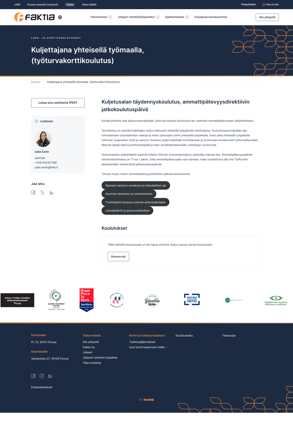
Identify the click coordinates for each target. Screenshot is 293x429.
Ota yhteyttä (267, 17)
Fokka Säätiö (89, 5)
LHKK (17, 5)
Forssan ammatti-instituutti (42, 5)
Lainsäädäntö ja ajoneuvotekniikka (127, 210)
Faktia (69, 4)
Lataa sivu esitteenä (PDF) (57, 103)
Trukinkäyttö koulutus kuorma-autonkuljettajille (135, 202)
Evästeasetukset (41, 387)
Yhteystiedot (248, 4)
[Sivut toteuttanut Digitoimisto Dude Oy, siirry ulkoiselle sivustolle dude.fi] (146, 399)
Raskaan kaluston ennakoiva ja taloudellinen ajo (135, 185)
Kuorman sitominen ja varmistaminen (128, 193)
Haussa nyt (118, 256)
